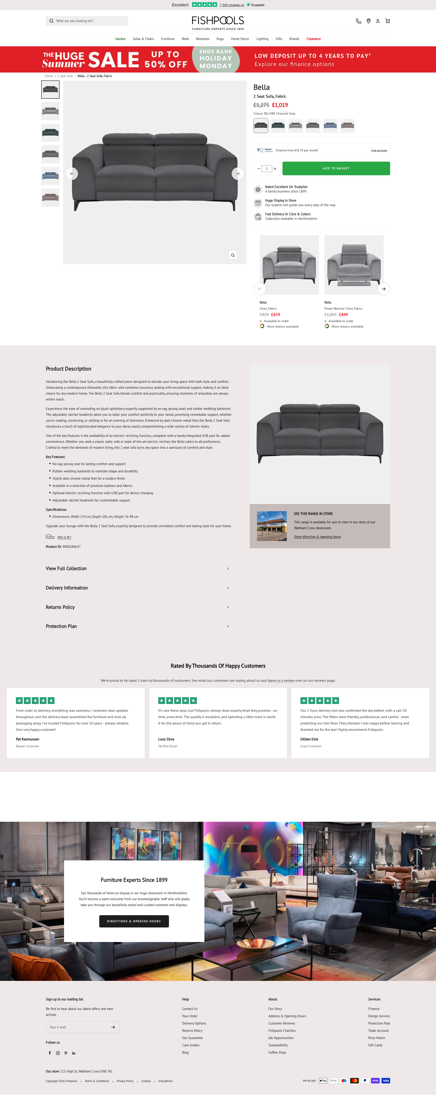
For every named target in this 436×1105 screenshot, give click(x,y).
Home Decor (240, 39)
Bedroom (202, 39)
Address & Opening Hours (287, 1016)
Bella (263, 302)
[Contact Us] (358, 21)
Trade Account (378, 1030)
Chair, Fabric (268, 308)
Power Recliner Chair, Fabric (343, 308)
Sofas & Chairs (143, 39)
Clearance (314, 39)
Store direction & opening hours (317, 536)
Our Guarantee (192, 1038)
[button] (233, 255)
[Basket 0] (387, 21)
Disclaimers (166, 1081)
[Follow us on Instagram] (58, 1053)
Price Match (376, 1038)
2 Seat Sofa (65, 76)
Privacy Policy (125, 1081)
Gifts (279, 39)
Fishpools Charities (282, 1030)
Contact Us (190, 1009)
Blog (185, 1052)
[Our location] (368, 20)
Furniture (168, 39)
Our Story (275, 1009)
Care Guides (190, 1045)
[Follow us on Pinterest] (66, 1053)
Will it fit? (64, 537)
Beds (185, 39)
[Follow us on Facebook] (50, 1053)
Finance (374, 1009)
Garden (120, 39)
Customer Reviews (281, 1023)
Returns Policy (192, 1030)
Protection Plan (379, 1023)
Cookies (146, 1081)
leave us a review (281, 680)
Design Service (379, 1016)
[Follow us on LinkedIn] (74, 1053)
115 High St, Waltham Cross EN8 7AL (86, 1071)
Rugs (220, 39)
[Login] (378, 21)
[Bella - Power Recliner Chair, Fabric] (354, 265)
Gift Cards (375, 1045)
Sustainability (278, 1045)
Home (49, 76)
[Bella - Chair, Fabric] (289, 265)
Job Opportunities (281, 1038)
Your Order (190, 1016)
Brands (294, 39)
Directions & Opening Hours (134, 921)
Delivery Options (194, 1023)
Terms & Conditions (97, 1081)
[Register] (113, 1027)
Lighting (262, 39)
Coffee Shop (277, 1052)
